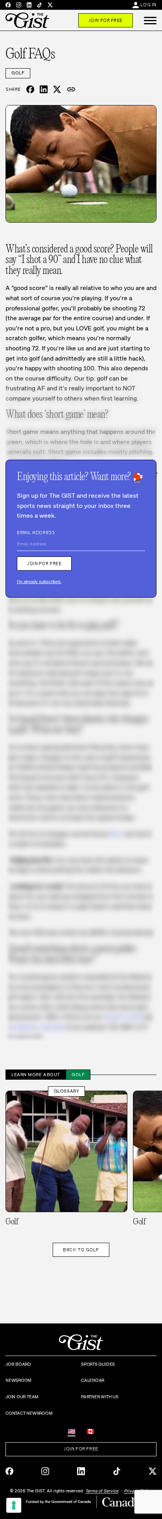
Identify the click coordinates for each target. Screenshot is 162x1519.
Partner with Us (99, 1396)
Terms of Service (101, 1491)
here (115, 834)
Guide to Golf (123, 1017)
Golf (17, 73)
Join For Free (105, 20)
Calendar (92, 1380)
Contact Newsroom (29, 1413)
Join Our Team (22, 1396)
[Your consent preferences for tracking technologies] (13, 1505)
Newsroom (18, 1380)
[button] (150, 20)
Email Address (36, 532)
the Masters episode (35, 1027)
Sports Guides (98, 1364)
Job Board (18, 1364)
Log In (148, 4)
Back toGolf (81, 1249)
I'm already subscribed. (39, 581)
